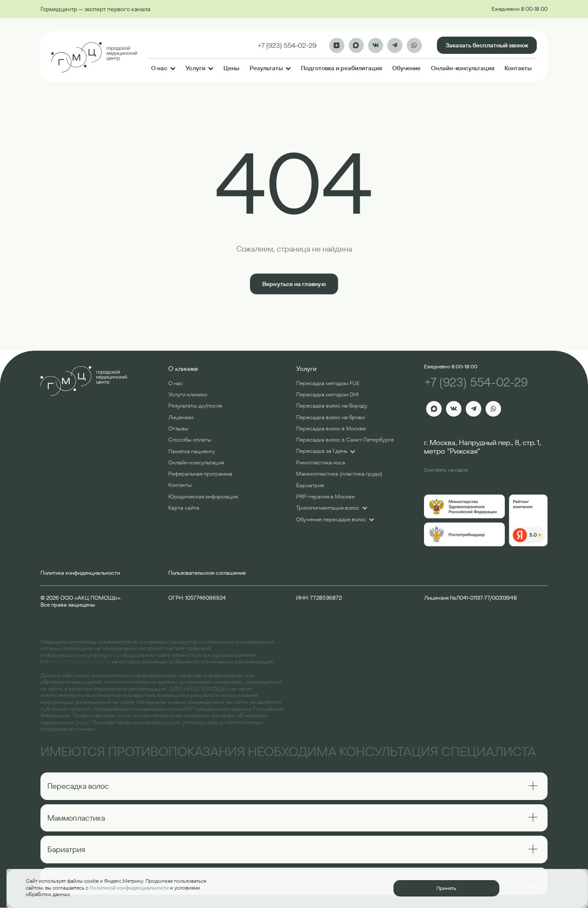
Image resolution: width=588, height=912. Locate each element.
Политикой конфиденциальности (129, 887)
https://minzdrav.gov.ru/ (79, 661)
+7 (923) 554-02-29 (476, 382)
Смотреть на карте (446, 470)
